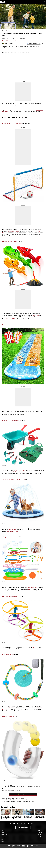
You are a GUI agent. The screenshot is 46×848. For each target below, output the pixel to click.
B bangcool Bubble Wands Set (9, 537)
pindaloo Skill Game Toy (8, 716)
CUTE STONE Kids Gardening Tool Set (11, 420)
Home (3, 30)
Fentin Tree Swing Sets (8, 654)
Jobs (2, 839)
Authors (39, 834)
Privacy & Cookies (5, 834)
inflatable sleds (25, 413)
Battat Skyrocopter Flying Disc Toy (10, 596)
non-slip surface (13, 529)
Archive (39, 830)
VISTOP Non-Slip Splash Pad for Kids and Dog (13, 479)
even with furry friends (12, 531)
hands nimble (39, 788)
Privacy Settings (41, 836)
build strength (11, 707)
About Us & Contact (5, 837)
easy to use (31, 589)
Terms (2, 832)
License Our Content (5, 836)
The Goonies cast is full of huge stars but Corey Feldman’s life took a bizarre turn (16, 796)
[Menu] (44, 1)
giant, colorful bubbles (33, 587)
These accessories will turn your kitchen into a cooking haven (13, 798)
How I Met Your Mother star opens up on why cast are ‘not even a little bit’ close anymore (18, 801)
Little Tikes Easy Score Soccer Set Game (12, 123)
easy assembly (36, 315)
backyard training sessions (14, 231)
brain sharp (28, 788)
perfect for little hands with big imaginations (22, 472)
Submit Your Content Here (23, 827)
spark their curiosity (10, 318)
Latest (2, 841)
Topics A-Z (40, 832)
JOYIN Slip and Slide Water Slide (10, 324)
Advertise (3, 830)
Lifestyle (7, 30)
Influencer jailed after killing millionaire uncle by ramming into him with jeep (15, 799)
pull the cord (36, 647)
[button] (43, 43)
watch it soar (5, 648)
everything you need (20, 470)
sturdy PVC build (13, 413)
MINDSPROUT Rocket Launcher (10, 241)
